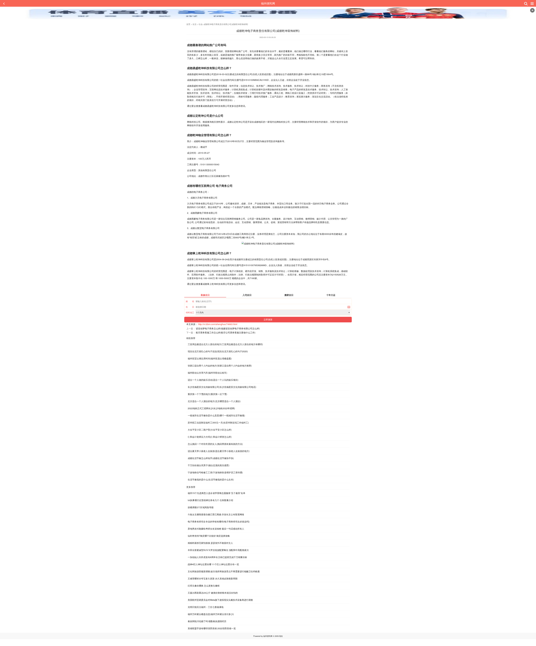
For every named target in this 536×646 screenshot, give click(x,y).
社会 (201, 24)
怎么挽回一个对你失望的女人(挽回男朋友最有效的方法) (215, 444)
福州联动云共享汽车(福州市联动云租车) (207, 372)
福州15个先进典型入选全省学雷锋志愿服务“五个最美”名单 (216, 493)
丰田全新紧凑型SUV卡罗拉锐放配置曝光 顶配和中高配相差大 (218, 550)
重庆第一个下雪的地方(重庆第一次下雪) (207, 394)
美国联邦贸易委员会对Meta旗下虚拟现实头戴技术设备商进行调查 (220, 599)
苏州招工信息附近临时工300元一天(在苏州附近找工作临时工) (218, 422)
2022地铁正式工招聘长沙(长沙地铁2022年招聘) (211, 408)
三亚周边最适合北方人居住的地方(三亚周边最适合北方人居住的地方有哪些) (225, 344)
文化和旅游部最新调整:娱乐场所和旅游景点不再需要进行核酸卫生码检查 (224, 571)
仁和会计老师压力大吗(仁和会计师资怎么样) (210, 436)
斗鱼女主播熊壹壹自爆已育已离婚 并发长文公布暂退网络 (216, 514)
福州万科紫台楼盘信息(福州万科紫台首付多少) (211, 614)
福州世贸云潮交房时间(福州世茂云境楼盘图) (210, 358)
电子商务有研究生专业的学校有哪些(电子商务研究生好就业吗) (218, 521)
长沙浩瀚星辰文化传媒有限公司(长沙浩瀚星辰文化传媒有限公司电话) (222, 387)
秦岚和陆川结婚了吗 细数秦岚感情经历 (207, 621)
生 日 (190, 306)
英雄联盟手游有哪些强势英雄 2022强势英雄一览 (212, 628)
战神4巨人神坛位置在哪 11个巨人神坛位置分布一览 (213, 564)
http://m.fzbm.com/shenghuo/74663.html (217, 324)
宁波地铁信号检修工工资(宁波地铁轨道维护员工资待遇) (215, 472)
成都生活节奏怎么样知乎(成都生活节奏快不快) (211, 458)
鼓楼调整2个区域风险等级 (201, 507)
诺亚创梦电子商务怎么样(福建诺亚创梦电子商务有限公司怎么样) (228, 328)
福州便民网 (268, 3)
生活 (194, 24)
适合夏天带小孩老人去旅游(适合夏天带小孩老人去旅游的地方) (218, 451)
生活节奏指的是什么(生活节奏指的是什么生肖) (211, 479)
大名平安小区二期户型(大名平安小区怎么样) (210, 429)
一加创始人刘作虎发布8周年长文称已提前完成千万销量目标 (217, 557)
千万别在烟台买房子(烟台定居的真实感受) (208, 465)
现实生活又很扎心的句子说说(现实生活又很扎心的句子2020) (218, 351)
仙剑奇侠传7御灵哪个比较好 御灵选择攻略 (209, 535)
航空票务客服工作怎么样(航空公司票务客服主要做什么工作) (225, 332)
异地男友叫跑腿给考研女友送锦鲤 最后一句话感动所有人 (216, 528)
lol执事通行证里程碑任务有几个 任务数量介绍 (210, 500)
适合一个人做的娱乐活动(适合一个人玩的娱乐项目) (213, 379)
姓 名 (190, 301)
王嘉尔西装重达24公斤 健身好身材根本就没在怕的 (213, 592)
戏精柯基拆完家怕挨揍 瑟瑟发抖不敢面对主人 (210, 542)
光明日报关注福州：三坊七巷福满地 (205, 607)
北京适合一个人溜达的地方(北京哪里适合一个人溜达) (214, 401)
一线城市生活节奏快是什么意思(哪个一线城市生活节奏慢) (216, 415)
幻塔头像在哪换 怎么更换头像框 (204, 585)
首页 (188, 24)
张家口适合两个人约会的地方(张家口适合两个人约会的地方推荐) (220, 365)
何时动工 (190, 312)
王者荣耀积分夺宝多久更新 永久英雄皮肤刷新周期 (212, 578)
